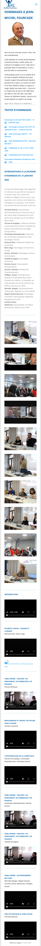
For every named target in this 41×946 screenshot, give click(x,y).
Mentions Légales (16, 943)
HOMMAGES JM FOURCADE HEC (21, 155)
